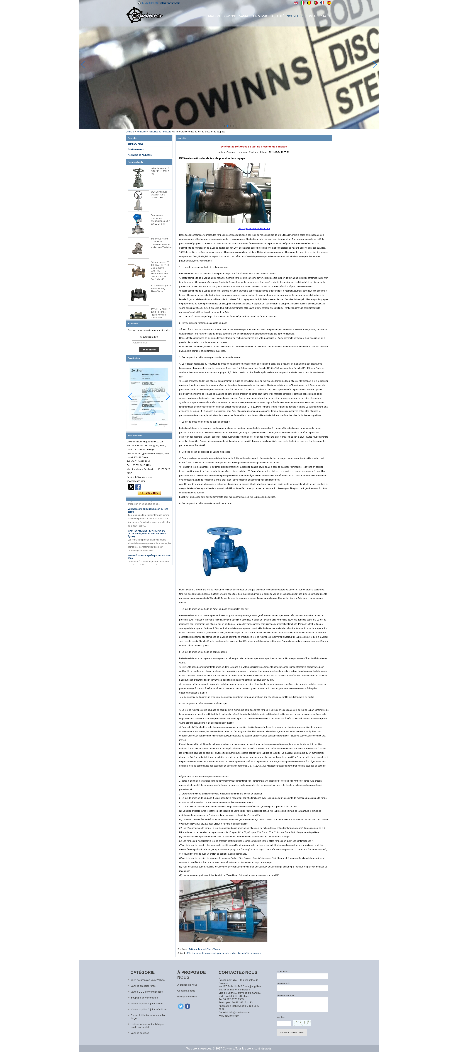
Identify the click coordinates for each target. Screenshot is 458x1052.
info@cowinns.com (170, 3)
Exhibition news (136, 149)
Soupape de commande (144, 997)
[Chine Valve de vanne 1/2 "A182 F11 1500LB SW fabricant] (138, 177)
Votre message (285, 995)
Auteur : (222, 152)
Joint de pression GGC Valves (148, 979)
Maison (214, 16)
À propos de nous (187, 984)
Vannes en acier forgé (143, 985)
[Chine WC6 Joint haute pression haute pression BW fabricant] (138, 201)
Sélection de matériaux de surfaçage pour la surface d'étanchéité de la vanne (223, 953)
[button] (224, 126)
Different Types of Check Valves (204, 949)
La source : (243, 152)
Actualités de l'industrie (160, 131)
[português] (316, 3)
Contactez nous (186, 990)
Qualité (278, 16)
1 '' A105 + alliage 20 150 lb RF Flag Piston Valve (161, 288)
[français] (322, 3)
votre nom (282, 971)
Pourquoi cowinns (187, 996)
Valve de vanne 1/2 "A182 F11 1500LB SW (160, 171)
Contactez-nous (318, 16)
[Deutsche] (309, 3)
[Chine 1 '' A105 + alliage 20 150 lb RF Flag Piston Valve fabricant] (138, 295)
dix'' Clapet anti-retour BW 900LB (254, 228)
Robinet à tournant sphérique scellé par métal (147, 1025)
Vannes (244, 16)
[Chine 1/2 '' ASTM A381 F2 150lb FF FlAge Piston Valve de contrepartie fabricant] (138, 318)
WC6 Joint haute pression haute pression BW (159, 195)
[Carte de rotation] (229, 128)
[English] (296, 3)
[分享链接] (138, 487)
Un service (261, 16)
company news (135, 144)
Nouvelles (295, 16)
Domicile (130, 131)
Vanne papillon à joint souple (147, 1003)
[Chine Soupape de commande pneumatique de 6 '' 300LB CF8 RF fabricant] (138, 224)
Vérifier (281, 1017)
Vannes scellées (140, 1032)
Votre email (283, 983)
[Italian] (303, 3)
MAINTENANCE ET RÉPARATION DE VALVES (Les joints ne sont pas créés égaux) (147, 520)
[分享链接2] (131, 487)
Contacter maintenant (149, 493)
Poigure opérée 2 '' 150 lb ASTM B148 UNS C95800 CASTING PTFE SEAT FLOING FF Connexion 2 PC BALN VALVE (160, 271)
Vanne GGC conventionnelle (147, 991)
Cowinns (230, 16)
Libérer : (264, 152)
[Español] (329, 3)
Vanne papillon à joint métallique (149, 1009)
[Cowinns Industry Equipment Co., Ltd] (144, 15)
